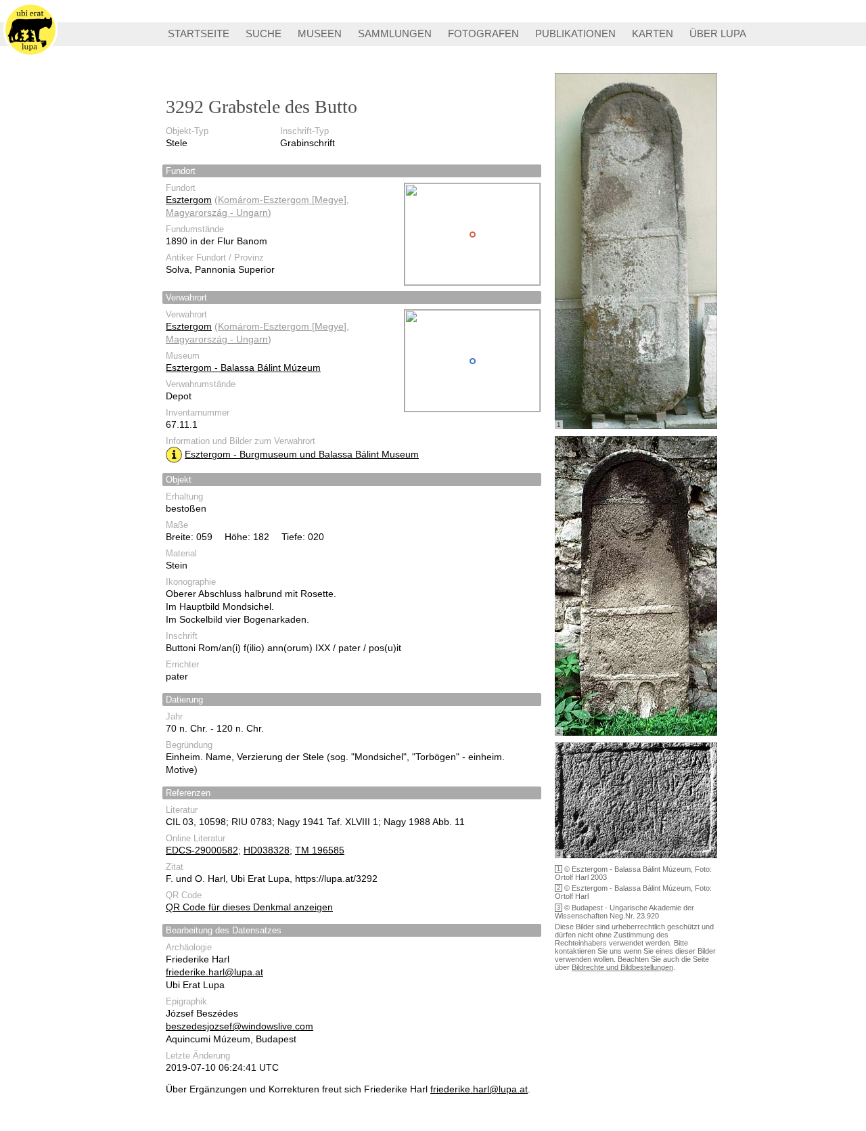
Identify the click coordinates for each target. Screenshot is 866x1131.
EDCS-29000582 (202, 850)
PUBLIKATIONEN (575, 33)
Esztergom (189, 199)
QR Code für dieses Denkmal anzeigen (249, 907)
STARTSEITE (198, 33)
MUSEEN (320, 33)
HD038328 (267, 850)
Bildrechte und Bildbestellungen (622, 967)
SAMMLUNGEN (395, 33)
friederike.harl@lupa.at (214, 972)
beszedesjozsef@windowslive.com (239, 1026)
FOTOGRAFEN (483, 33)
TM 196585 (319, 850)
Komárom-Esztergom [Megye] (282, 199)
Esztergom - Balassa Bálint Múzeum (243, 367)
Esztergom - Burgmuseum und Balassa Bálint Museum (302, 454)
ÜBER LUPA (717, 33)
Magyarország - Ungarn (217, 212)
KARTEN (652, 33)
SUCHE (263, 33)
